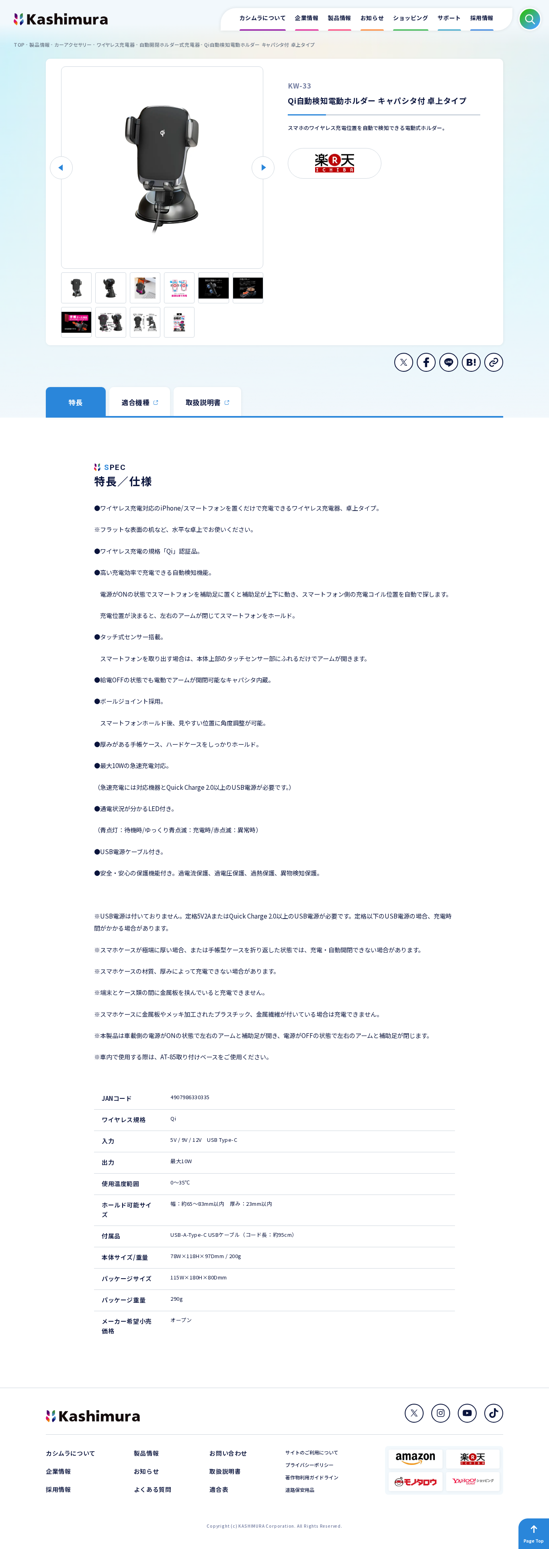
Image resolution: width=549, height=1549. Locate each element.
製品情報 (146, 1453)
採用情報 (58, 1489)
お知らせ (146, 1471)
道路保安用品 (299, 1489)
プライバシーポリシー (309, 1464)
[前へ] (61, 167)
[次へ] (263, 167)
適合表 (218, 1489)
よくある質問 (153, 1489)
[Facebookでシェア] (426, 362)
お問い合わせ (228, 1453)
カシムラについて (71, 1453)
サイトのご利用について (311, 1452)
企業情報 (58, 1471)
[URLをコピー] (493, 362)
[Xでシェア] (403, 362)
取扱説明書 (225, 1471)
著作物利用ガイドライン (311, 1477)
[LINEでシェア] (448, 362)
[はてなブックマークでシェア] (471, 362)
